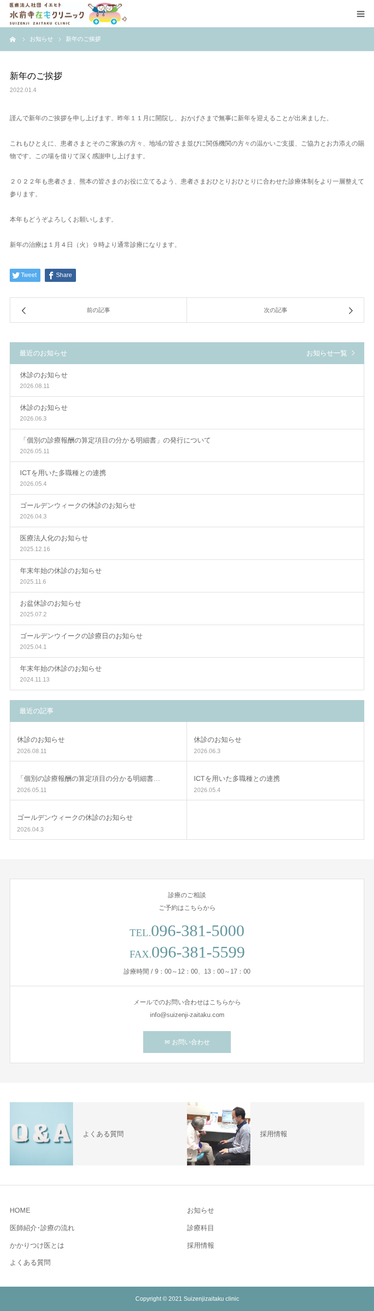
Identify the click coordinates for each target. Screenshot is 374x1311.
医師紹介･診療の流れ (42, 1228)
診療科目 (200, 1228)
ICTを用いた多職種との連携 (237, 778)
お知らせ (200, 1210)
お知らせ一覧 (326, 353)
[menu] (360, 13)
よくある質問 (30, 1262)
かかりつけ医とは (37, 1245)
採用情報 (200, 1245)
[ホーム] (13, 39)
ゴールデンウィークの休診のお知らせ (75, 817)
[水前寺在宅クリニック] (68, 14)
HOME (20, 1210)
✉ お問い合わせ (187, 1042)
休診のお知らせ (41, 739)
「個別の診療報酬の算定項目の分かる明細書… (88, 778)
